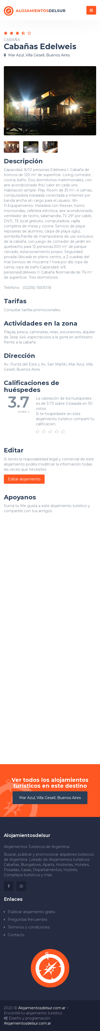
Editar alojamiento (24, 479)
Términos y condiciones (28, 927)
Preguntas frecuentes (27, 919)
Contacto (16, 935)
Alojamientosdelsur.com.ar (41, 1008)
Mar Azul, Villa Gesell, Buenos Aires (50, 797)
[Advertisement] (50, 583)
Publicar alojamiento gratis (31, 911)
